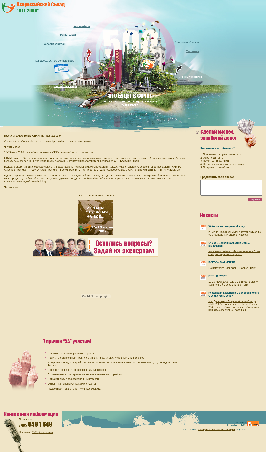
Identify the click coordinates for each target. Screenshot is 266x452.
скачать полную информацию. (83, 388)
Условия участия (54, 44)
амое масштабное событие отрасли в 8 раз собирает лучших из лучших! (234, 253)
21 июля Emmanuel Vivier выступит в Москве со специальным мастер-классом (234, 233)
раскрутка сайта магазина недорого (216, 429)
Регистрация (68, 34)
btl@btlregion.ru (13, 158)
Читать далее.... (13, 146)
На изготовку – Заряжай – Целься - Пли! (232, 268)
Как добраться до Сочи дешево (54, 60)
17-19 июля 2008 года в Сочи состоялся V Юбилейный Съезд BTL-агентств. (233, 283)
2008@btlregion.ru (42, 432)
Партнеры (163, 88)
